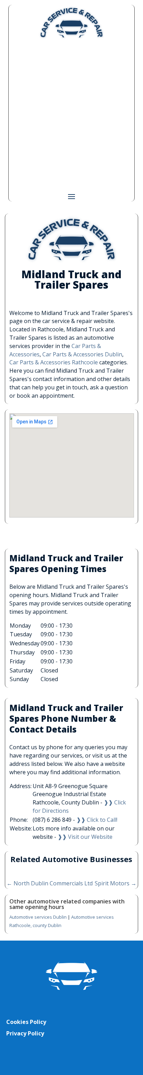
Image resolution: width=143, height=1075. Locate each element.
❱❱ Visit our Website (85, 837)
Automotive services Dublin (38, 917)
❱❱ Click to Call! (96, 820)
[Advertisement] (71, 115)
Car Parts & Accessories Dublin (82, 354)
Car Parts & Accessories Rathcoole (53, 362)
